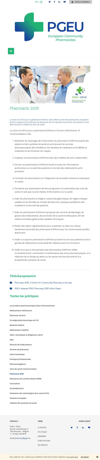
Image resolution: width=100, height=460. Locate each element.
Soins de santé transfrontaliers (23, 369)
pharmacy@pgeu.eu (22, 438)
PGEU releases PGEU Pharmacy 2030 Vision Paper (38, 288)
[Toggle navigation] (11, 51)
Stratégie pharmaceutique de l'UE (24, 320)
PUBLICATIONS (44, 440)
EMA (11, 340)
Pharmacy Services (17, 315)
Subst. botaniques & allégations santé (26, 335)
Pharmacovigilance (18, 364)
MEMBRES (42, 436)
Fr (41, 1)
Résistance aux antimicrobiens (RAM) (25, 379)
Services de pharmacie (19, 349)
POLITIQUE (42, 432)
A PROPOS (42, 427)
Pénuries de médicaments (21, 344)
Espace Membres (82, 2)
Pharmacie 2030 (17, 374)
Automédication (17, 388)
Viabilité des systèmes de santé (23, 403)
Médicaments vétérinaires (21, 310)
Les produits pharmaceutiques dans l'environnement (32, 306)
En (36, 1)
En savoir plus (72, 457)
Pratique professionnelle (20, 359)
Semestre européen (18, 398)
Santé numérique (17, 354)
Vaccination (15, 383)
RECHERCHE (43, 445)
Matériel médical (17, 325)
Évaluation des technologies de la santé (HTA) (29, 393)
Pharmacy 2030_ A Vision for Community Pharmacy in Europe (43, 282)
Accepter (85, 457)
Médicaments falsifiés (19, 330)
